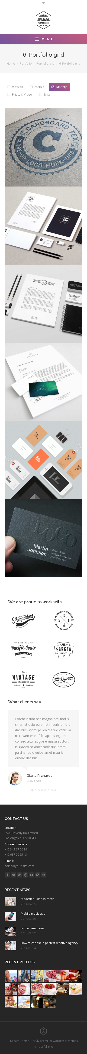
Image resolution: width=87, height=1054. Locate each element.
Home (11, 63)
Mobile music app (33, 913)
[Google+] (19, 875)
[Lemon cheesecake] (75, 989)
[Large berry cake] (49, 989)
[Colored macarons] (24, 989)
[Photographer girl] (24, 976)
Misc (47, 94)
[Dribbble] (25, 875)
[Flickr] (43, 875)
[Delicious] (37, 875)
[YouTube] (31, 875)
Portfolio (26, 63)
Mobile (39, 87)
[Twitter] (13, 875)
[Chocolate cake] (75, 976)
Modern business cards (37, 899)
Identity (61, 87)
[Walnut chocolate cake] (11, 1002)
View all (17, 87)
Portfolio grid (45, 63)
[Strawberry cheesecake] (37, 989)
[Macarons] (49, 976)
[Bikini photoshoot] (11, 976)
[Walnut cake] (62, 989)
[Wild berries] (11, 989)
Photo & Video (22, 94)
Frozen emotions (33, 928)
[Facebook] (7, 875)
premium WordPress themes (59, 1041)
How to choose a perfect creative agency (49, 943)
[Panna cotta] (62, 976)
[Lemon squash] (37, 976)
